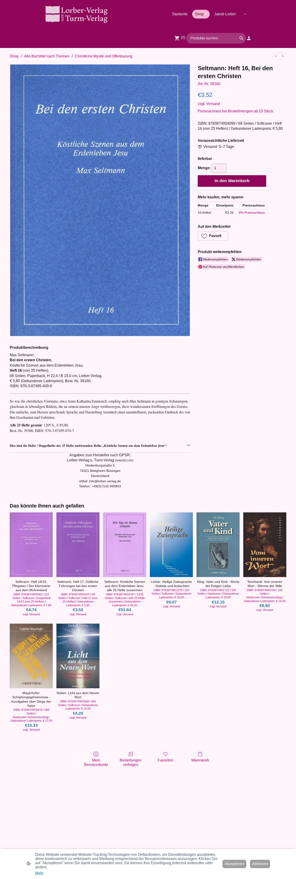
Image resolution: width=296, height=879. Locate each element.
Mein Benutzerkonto (96, 762)
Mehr (39, 873)
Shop (14, 56)
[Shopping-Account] (249, 38)
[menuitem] (276, 56)
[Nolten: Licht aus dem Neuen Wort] (77, 656)
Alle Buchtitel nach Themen (46, 56)
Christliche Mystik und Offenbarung (103, 56)
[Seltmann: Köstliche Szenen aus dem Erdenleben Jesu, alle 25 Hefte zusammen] (124, 544)
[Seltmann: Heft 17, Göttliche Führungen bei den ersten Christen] (77, 544)
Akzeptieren (234, 864)
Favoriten (165, 760)
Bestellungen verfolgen (131, 762)
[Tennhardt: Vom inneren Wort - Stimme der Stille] (264, 544)
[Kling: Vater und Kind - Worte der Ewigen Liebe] (218, 544)
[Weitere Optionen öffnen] (245, 14)
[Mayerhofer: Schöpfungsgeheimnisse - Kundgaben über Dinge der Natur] (31, 656)
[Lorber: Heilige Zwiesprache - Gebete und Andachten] (171, 544)
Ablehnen (260, 864)
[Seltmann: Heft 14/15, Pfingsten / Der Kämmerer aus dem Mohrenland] (31, 544)
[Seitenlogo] (76, 14)
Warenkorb (200, 760)
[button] (241, 38)
